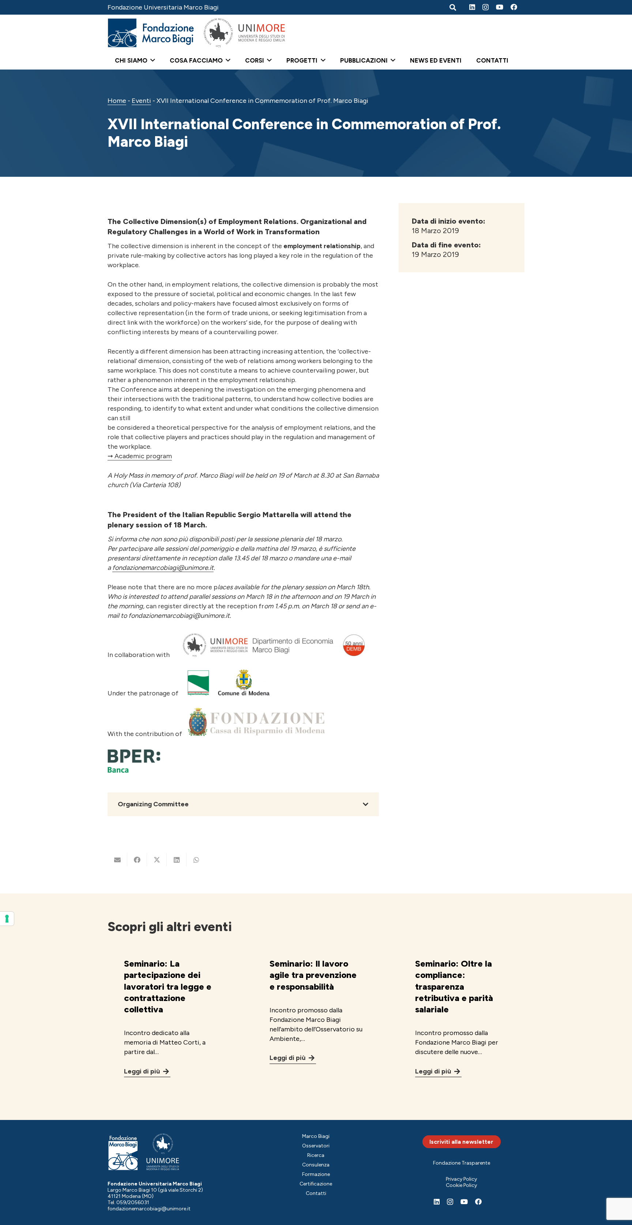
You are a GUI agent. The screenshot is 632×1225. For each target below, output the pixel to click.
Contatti (316, 1193)
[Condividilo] (137, 859)
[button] (151, 60)
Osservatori (316, 1146)
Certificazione (316, 1184)
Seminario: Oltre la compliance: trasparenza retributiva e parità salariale (454, 986)
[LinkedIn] (472, 7)
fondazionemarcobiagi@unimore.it (163, 568)
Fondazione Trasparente (461, 1163)
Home (117, 101)
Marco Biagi (316, 1136)
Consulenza (316, 1165)
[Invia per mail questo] (117, 859)
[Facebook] (514, 7)
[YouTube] (499, 7)
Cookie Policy (461, 1185)
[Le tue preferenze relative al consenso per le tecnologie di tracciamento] (7, 919)
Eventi (141, 101)
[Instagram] (485, 7)
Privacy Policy (461, 1179)
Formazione (316, 1174)
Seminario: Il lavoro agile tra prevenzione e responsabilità (313, 974)
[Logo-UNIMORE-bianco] (163, 1152)
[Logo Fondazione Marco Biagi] (151, 33)
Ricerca (315, 1155)
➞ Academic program (140, 456)
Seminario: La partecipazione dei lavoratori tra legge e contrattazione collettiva (167, 986)
